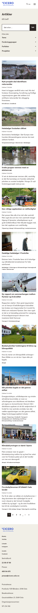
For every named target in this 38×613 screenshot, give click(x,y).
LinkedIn (4, 543)
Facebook (4, 554)
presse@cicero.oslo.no (10, 576)
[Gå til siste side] (29, 515)
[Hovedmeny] (34, 4)
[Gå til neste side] (25, 515)
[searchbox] (19, 27)
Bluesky (4, 536)
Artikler (7, 14)
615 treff (5, 19)
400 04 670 (6, 571)
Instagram (5, 546)
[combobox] (19, 37)
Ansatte (4, 551)
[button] (8, 4)
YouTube (4, 539)
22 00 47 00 (6, 563)
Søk (32, 27)
